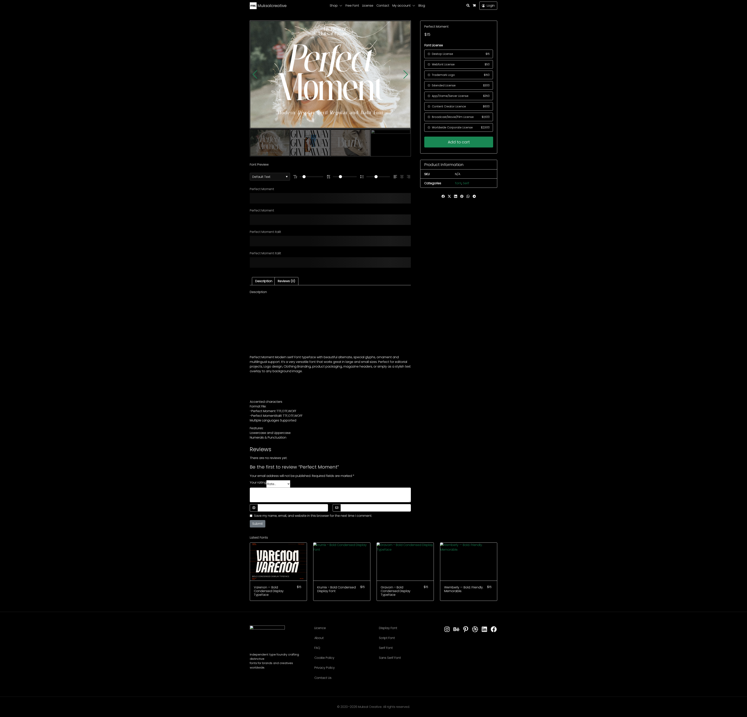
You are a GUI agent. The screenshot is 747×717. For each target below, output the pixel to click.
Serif (466, 183)
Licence (320, 628)
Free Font (352, 5)
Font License (433, 45)
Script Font (387, 638)
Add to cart (459, 142)
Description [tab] (263, 281)
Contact (382, 5)
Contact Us (322, 678)
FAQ (317, 648)
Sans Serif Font (390, 658)
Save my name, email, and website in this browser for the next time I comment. (313, 515)
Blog (421, 5)
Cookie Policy (324, 658)
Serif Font (386, 648)
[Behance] (456, 629)
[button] (341, 6)
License (367, 5)
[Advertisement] (330, 324)
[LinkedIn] (484, 629)
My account (401, 5)
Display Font (388, 628)
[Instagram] (447, 629)
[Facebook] (493, 629)
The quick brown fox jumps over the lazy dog (326, 198)
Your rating (258, 482)
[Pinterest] (465, 629)
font (458, 183)
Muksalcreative (272, 5)
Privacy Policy (324, 667)
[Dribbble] (475, 629)
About (319, 638)
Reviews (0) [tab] (286, 281)
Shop (334, 5)
